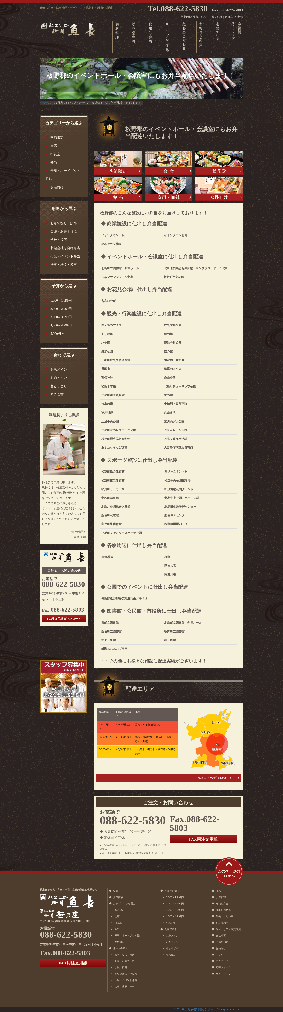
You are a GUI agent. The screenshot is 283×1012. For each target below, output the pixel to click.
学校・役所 (58, 239)
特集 (115, 891)
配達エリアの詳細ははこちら (216, 777)
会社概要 (239, 37)
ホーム (46, 102)
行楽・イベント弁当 (65, 256)
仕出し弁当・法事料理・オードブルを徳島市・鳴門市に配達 (76, 7)
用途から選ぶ (120, 948)
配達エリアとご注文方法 (221, 37)
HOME (219, 891)
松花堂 (137, 37)
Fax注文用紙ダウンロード (64, 618)
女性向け (57, 187)
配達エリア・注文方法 (228, 929)
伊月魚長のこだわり (188, 37)
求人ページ (222, 961)
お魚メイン (58, 369)
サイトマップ (233, 37)
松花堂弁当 (222, 903)
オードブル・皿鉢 (171, 37)
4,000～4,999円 (61, 325)
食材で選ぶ (170, 929)
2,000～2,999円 (61, 308)
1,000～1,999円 (61, 300)
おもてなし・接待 (63, 223)
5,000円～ (57, 333)
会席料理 (221, 897)
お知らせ (221, 948)
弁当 (154, 37)
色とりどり (58, 386)
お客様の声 (204, 37)
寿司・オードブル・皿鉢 (128, 935)
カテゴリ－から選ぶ (124, 903)
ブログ (219, 954)
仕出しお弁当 (223, 910)
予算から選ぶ (171, 891)
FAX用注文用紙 (203, 839)
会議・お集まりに (63, 231)
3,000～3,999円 (61, 317)
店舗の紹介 (222, 941)
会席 (120, 37)
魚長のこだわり (224, 916)
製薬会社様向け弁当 (65, 248)
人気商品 (118, 897)
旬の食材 (57, 394)
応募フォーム (223, 967)
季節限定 (57, 137)
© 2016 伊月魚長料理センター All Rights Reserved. (208, 1009)
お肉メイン (58, 377)
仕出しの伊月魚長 (69, 29)
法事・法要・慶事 (63, 264)
